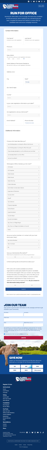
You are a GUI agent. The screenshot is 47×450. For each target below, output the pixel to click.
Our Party (5, 409)
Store (4, 428)
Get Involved (6, 387)
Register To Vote (7, 384)
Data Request (6, 404)
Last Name (26, 312)
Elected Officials (6, 418)
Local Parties (6, 390)
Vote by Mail (6, 397)
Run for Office (6, 406)
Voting (5, 395)
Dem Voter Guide (7, 398)
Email (5, 322)
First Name (6, 312)
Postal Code (6, 317)
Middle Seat (25, 446)
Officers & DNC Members (8, 412)
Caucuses (5, 392)
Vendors (5, 425)
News (4, 419)
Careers (4, 424)
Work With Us (7, 422)
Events (4, 389)
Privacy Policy (29, 444)
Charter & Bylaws (7, 414)
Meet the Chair (6, 411)
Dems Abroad (6, 400)
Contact (24, 444)
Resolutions (5, 416)
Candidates (6, 403)
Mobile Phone (28, 322)
